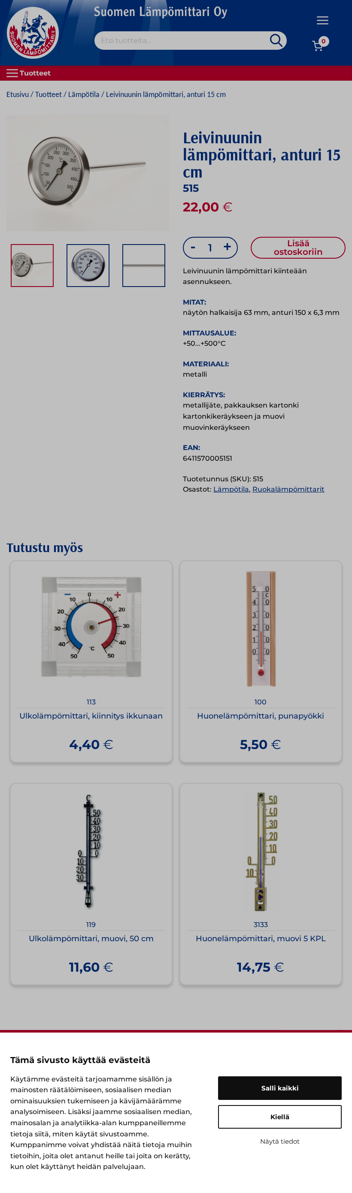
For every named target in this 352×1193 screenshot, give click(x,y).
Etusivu (17, 95)
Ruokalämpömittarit (288, 489)
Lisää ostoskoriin (298, 247)
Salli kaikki (280, 1088)
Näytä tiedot (280, 1141)
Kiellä (279, 1117)
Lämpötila (84, 95)
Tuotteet (48, 95)
